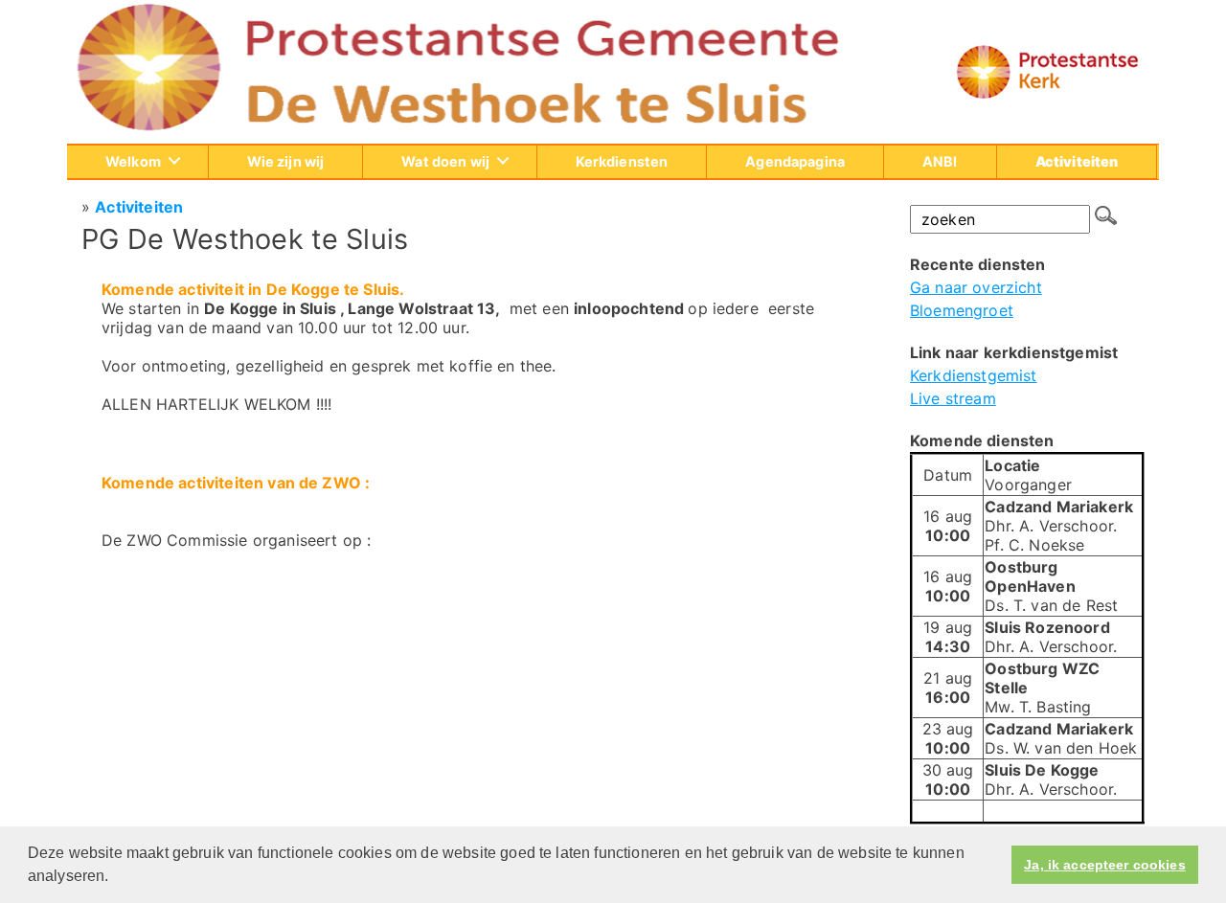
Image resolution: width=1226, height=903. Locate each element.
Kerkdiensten (622, 161)
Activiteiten (139, 206)
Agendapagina (795, 161)
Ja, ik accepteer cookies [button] (1104, 864)
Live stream (953, 398)
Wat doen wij (445, 161)
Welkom (133, 161)
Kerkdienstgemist (973, 375)
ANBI (940, 161)
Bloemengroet (961, 310)
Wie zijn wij (286, 161)
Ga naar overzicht (976, 287)
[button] (116, 878)
